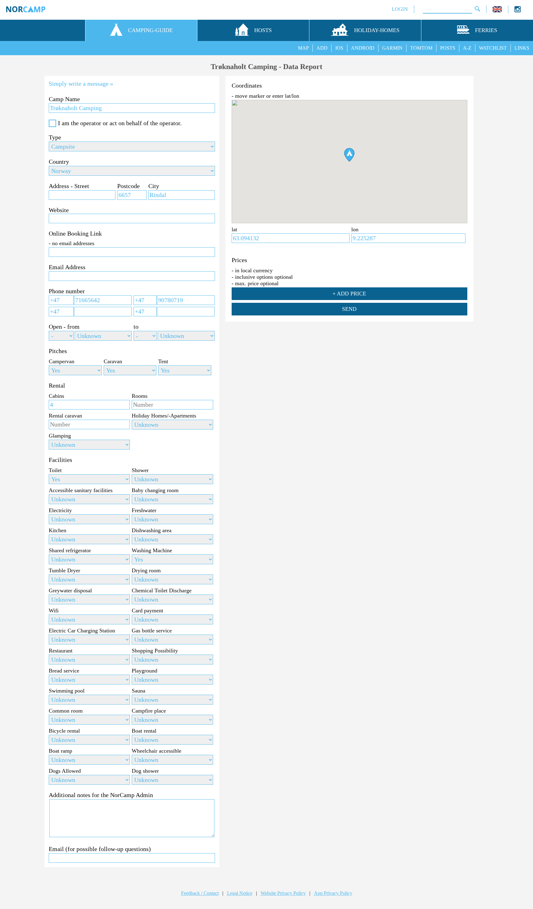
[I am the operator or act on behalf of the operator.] (52, 123)
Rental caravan (65, 416)
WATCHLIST (493, 48)
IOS (339, 48)
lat (234, 229)
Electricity (60, 510)
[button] (349, 155)
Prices (239, 260)
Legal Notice (239, 893)
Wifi (54, 610)
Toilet (55, 470)
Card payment (147, 610)
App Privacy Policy (333, 893)
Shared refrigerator (70, 550)
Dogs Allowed (65, 771)
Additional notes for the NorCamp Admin (101, 795)
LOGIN (400, 9)
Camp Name (64, 99)
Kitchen (57, 530)
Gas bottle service (152, 630)
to (136, 326)
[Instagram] (517, 10)
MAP (303, 48)
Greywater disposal (70, 590)
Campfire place (149, 711)
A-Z (467, 48)
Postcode (128, 186)
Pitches (58, 351)
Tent (163, 361)
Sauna (138, 691)
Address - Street (69, 186)
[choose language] (497, 10)
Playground (144, 671)
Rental (57, 385)
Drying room (146, 570)
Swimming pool (67, 691)
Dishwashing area (151, 530)
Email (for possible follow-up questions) (100, 848)
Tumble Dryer (64, 570)
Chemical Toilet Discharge (162, 590)
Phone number (67, 291)
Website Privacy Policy (283, 893)
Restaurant (60, 651)
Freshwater (144, 510)
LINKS (521, 48)
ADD (322, 48)
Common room (66, 711)
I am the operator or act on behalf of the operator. (120, 123)
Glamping (60, 436)
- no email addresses (71, 243)
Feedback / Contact (200, 893)
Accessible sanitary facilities (81, 490)
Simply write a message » (81, 83)
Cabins (56, 396)
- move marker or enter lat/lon (265, 96)
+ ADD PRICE (349, 293)
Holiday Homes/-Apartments (164, 416)
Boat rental (144, 731)
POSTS (447, 48)
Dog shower (145, 771)
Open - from (64, 326)
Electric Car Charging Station (82, 630)
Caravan (113, 361)
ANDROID (362, 48)
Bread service (64, 671)
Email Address (67, 267)
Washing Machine (152, 550)
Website (59, 210)
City (153, 186)
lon (354, 229)
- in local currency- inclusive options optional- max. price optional (262, 276)
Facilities (60, 459)
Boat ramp (60, 751)
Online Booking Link (75, 233)
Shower (140, 470)
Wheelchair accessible (156, 751)
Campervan (61, 361)
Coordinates (247, 85)
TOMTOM (421, 48)
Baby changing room (155, 490)
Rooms (139, 396)
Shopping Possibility (155, 651)
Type (55, 137)
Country (59, 161)
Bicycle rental (64, 731)
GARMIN (392, 48)
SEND (349, 309)
